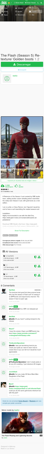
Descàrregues (9, 186)
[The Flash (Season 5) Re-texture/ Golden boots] (22, 137)
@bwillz (12, 319)
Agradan (21, 186)
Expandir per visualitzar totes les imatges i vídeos (22, 180)
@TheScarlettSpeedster (17, 362)
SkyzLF (11, 329)
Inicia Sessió (23, 401)
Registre (33, 401)
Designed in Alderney (8, 446)
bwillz (15, 75)
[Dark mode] (38, 2)
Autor (15, 306)
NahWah (12, 290)
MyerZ (11, 384)
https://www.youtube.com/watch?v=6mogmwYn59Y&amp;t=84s (23, 334)
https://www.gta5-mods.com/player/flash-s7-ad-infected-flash (25, 387)
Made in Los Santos (7, 448)
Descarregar (23, 64)
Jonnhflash (13, 372)
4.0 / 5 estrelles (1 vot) (7, 191)
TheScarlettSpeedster (17, 343)
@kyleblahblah (14, 309)
